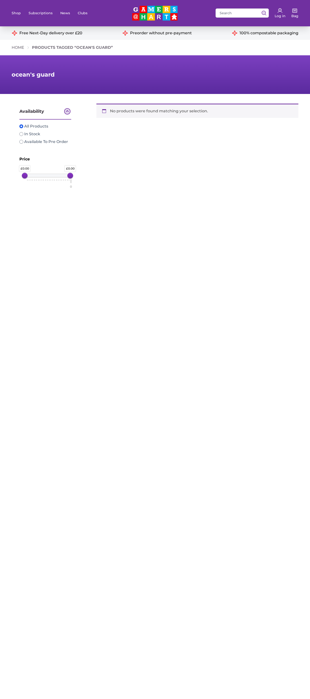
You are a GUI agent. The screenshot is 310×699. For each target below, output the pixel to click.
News (65, 13)
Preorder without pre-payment (161, 33)
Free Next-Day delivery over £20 (50, 33)
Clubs (82, 13)
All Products (35, 126)
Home (18, 47)
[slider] (25, 175)
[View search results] (262, 13)
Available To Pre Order (45, 141)
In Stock (31, 134)
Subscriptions (41, 13)
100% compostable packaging (269, 33)
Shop (16, 13)
